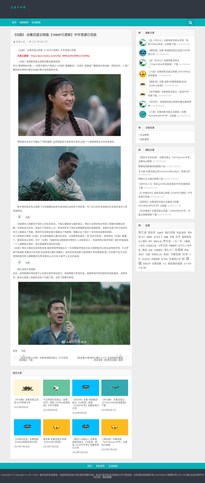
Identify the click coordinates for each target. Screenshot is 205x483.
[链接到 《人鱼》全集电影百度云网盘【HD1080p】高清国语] (142, 74)
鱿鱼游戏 (186, 237)
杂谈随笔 (36, 22)
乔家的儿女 (157, 254)
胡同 (150, 241)
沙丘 (164, 264)
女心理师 (142, 241)
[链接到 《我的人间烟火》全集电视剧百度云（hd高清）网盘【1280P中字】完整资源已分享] (85, 434)
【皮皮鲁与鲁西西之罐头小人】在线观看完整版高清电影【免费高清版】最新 (99, 358)
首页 (14, 22)
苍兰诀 (142, 232)
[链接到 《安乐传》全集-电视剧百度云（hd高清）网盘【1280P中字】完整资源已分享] (85, 395)
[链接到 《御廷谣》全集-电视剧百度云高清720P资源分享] (142, 52)
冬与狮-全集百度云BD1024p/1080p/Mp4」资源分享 (164, 171)
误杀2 (141, 254)
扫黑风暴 (156, 263)
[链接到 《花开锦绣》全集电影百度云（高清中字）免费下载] (142, 94)
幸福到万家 (151, 246)
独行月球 (170, 232)
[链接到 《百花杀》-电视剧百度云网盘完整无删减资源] (142, 104)
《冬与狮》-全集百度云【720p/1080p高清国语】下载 (114, 402)
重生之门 (168, 250)
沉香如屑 (176, 254)
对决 (185, 254)
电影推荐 (24, 22)
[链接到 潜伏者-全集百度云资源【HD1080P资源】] (56, 434)
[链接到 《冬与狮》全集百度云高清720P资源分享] (27, 395)
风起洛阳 (181, 232)
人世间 (141, 245)
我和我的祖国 (175, 263)
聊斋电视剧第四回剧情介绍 (151, 166)
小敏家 (186, 241)
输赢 (166, 237)
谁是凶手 (147, 264)
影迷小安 (20, 41)
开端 (171, 237)
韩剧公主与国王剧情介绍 (150, 179)
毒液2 (166, 254)
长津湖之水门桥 (177, 259)
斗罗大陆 (163, 245)
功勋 (23, 351)
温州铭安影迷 (31, 8)
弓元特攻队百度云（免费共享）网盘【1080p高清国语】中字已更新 (56, 402)
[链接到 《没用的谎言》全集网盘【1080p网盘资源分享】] (27, 434)
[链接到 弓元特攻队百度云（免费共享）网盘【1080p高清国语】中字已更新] (56, 395)
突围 (150, 250)
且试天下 (158, 237)
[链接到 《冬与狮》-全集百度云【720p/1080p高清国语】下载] (114, 395)
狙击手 (152, 232)
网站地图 (106, 477)
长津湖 (179, 249)
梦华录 (167, 241)
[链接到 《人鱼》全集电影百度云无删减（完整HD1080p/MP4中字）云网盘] (142, 114)
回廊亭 (160, 233)
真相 (144, 250)
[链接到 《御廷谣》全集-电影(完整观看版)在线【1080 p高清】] (142, 84)
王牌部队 (158, 250)
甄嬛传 (149, 237)
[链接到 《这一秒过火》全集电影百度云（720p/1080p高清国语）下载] (142, 62)
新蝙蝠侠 (173, 246)
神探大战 (157, 241)
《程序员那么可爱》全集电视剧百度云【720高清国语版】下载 (43, 358)
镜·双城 (164, 259)
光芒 (177, 237)
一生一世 (177, 241)
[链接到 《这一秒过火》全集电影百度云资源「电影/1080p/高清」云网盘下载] (142, 42)
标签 (147, 225)
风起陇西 (155, 259)
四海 (186, 250)
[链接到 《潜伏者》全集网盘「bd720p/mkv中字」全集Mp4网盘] (114, 434)
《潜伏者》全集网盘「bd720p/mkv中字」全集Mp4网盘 (114, 442)
